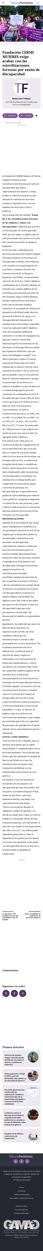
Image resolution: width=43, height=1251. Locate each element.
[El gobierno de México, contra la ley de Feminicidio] (33, 1135)
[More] (36, 115)
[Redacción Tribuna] (21, 88)
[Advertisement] (21, 148)
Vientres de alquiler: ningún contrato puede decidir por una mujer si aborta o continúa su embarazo (14, 1060)
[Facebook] (14, 993)
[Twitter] (6, 993)
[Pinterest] (22, 993)
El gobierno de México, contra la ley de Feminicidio (14, 1136)
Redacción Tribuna (21, 99)
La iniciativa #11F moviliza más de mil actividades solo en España (10, 917)
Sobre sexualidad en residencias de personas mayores (33, 916)
